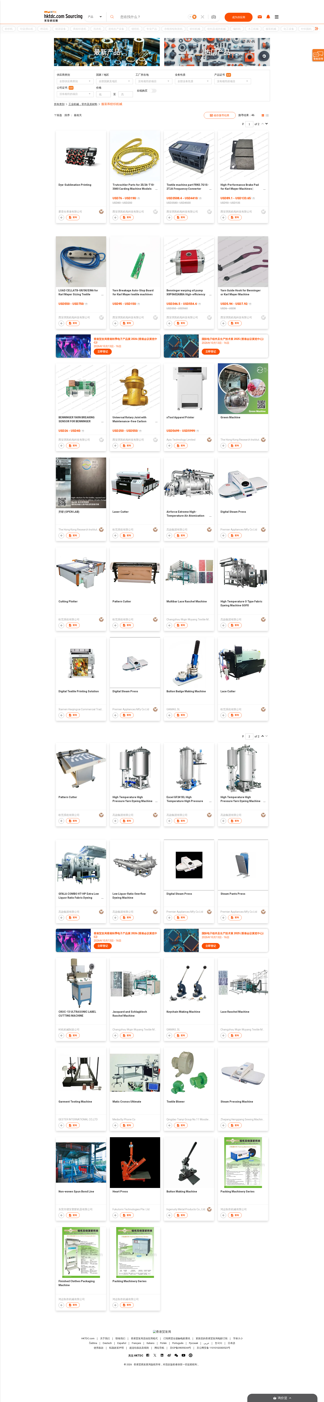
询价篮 (282, 1398)
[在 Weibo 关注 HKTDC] (169, 1355)
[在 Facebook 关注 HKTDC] (148, 1355)
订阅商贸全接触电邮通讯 (176, 1338)
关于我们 (105, 1338)
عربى (206, 1343)
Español (121, 1343)
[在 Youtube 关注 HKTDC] (183, 1355)
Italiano (150, 1343)
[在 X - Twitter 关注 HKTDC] (155, 1355)
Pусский (193, 1343)
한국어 (218, 1343)
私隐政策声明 (116, 1347)
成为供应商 (238, 17)
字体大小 (238, 1338)
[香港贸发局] (162, 1331)
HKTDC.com (87, 1338)
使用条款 (99, 1347)
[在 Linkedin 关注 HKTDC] (162, 1355)
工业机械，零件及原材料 (82, 104)
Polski (163, 1343)
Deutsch (107, 1343)
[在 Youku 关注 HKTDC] (190, 1355)
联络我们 (120, 1338)
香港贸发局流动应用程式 (144, 1338)
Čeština (93, 1343)
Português (177, 1343)
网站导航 (159, 1347)
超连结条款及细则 (139, 1347)
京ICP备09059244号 (180, 1347)
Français (136, 1343)
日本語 (231, 1343)
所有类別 (59, 104)
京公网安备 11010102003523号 (213, 1347)
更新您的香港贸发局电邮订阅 (211, 1338)
